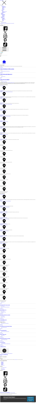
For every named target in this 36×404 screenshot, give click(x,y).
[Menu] (4, 49)
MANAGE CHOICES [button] (30, 397)
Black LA (3, 15)
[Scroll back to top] (0, 395)
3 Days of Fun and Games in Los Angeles (3, 211)
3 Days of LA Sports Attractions (3, 205)
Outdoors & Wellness (4, 7)
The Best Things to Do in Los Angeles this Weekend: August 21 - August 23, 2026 (7, 23)
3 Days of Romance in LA (2, 229)
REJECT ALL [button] (30, 400)
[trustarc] (34, 402)
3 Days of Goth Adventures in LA (3, 120)
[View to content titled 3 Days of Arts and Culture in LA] (18, 76)
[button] (34, 396)
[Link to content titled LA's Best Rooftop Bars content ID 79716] (18, 327)
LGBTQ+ (3, 16)
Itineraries (2, 13)
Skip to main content (2, 0)
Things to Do (1, 336)
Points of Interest (1, 67)
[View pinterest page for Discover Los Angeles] (5, 42)
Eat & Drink (1, 328)
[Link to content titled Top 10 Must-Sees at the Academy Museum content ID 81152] (18, 323)
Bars (2, 10)
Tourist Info (2, 363)
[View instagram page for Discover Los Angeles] (5, 38)
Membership (3, 18)
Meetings (2, 17)
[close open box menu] (4, 4)
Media (2, 19)
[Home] (1, 52)
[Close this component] (4, 351)
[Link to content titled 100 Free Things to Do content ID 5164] (18, 331)
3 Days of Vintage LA (2, 90)
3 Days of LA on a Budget (2, 241)
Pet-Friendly (3, 9)
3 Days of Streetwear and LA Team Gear (3, 217)
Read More (1, 91)
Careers (3, 20)
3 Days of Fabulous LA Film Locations (3, 235)
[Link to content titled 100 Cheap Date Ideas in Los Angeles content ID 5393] (18, 335)
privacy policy (16, 359)
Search (0, 54)
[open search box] (18, 58)
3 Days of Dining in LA (2, 96)
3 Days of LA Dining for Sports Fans (3, 223)
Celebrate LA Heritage (3, 14)
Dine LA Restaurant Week (4, 11)
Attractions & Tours (4, 6)
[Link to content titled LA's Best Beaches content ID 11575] (18, 339)
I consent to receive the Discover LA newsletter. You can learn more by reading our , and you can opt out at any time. (12, 359)
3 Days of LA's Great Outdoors (2, 132)
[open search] (18, 58)
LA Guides (1, 66)
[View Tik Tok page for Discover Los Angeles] (5, 46)
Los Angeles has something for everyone (10, 82)
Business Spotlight (3, 12)
